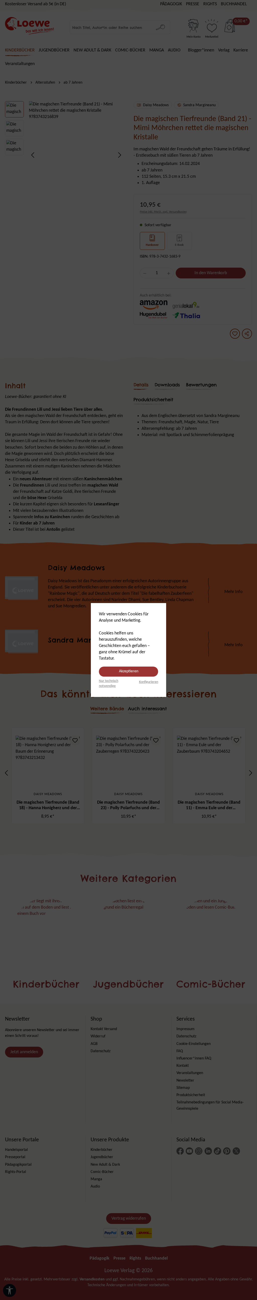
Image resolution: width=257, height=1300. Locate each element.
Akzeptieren (128, 671)
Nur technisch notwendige (108, 683)
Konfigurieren (148, 682)
